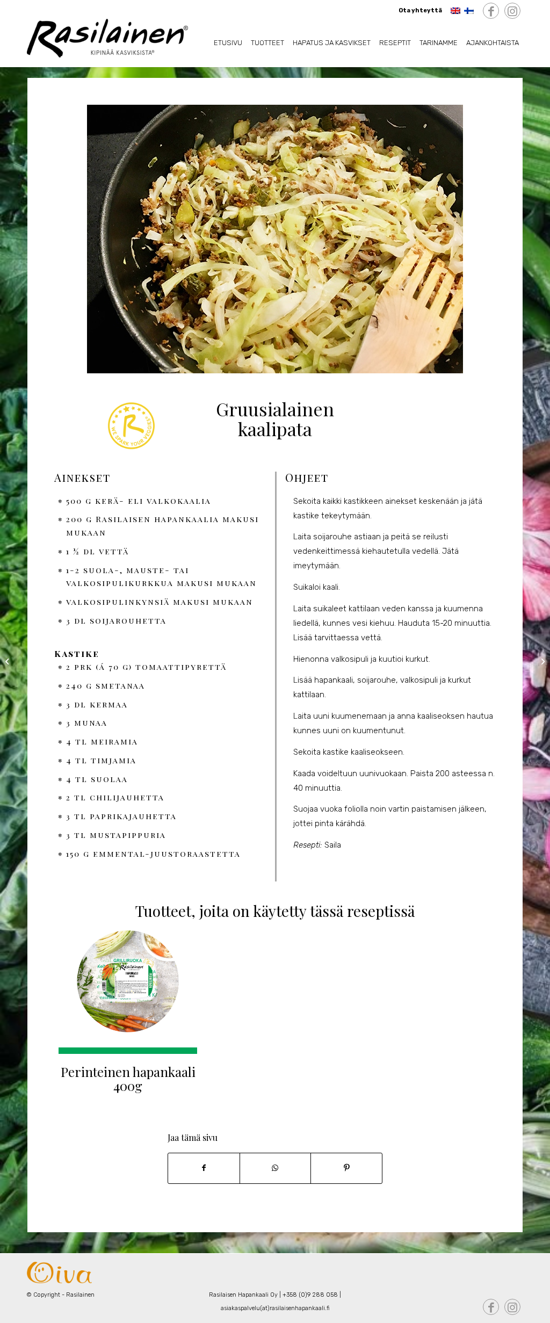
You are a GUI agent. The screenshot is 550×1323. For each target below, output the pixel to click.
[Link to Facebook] (490, 11)
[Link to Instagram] (512, 11)
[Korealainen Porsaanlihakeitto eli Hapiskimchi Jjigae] (541, 661)
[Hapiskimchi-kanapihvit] (8, 661)
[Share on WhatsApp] (275, 1168)
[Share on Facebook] (204, 1168)
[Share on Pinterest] (346, 1168)
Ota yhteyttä (420, 10)
